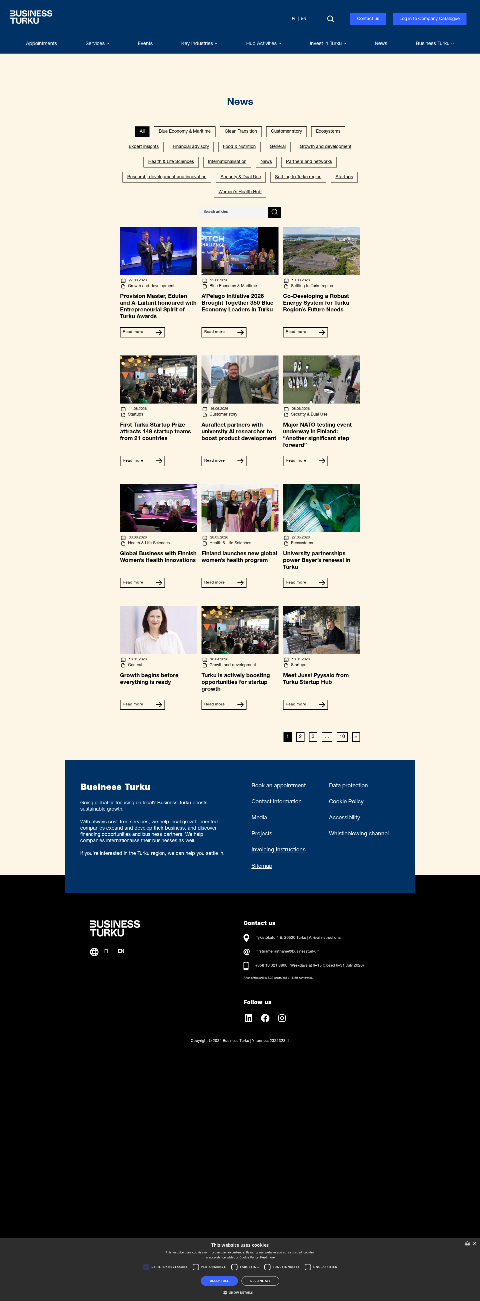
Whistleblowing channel (359, 834)
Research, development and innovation (166, 177)
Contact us (368, 19)
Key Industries (197, 44)
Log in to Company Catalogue (430, 19)
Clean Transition (241, 131)
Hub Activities (262, 44)
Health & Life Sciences (171, 162)
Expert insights (144, 147)
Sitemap (262, 866)
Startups (344, 177)
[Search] (330, 19)
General (278, 147)
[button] (240, 1292)
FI (106, 951)
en (303, 19)
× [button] (474, 1243)
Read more (133, 332)
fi (294, 19)
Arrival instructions (325, 938)
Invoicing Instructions (279, 850)
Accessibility (344, 818)
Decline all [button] (260, 1281)
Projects (262, 834)
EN (121, 951)
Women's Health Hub (240, 192)
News (266, 162)
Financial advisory (191, 147)
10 (342, 736)
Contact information (277, 802)
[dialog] (240, 1269)
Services (96, 44)
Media (259, 818)
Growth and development (326, 147)
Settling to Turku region (298, 177)
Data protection (348, 786)
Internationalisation (227, 162)
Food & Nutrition (239, 147)
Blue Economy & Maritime (185, 131)
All (142, 131)
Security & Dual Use (240, 177)
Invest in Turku (326, 44)
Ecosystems (328, 131)
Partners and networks (309, 162)
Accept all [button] (219, 1281)
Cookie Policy (346, 802)
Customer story (286, 131)
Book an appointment (279, 786)
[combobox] (467, 1243)
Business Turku (433, 44)
